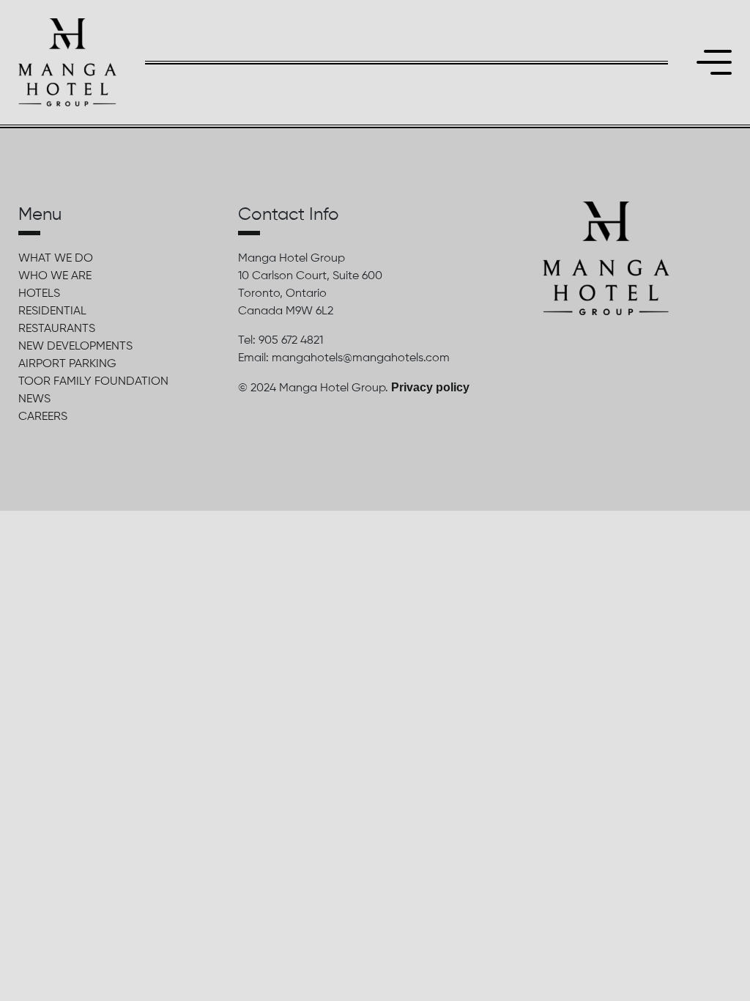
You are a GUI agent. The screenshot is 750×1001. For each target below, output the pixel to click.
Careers (42, 417)
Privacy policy (430, 387)
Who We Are (55, 276)
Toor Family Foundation (93, 382)
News (34, 399)
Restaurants (56, 329)
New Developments (75, 346)
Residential (52, 311)
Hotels (39, 294)
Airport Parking (67, 364)
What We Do (55, 259)
